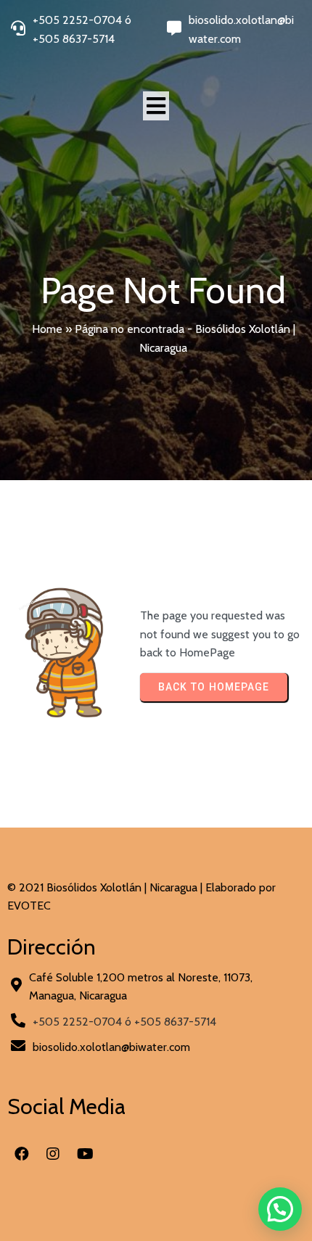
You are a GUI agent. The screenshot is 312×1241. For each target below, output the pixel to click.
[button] (280, 1209)
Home (47, 329)
